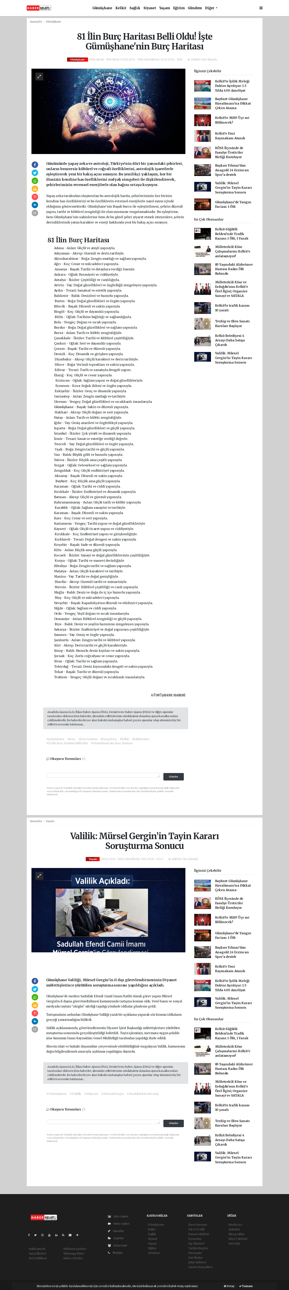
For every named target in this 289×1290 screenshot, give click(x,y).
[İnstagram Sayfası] (44, 1235)
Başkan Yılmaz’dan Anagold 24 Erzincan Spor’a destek (232, 170)
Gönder (173, 776)
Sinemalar (195, 1253)
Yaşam (164, 8)
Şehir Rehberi (197, 1262)
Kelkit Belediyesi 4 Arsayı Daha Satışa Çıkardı (230, 340)
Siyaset (150, 8)
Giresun (60, 402)
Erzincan (62, 380)
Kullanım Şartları (74, 1249)
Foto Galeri (120, 1216)
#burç (71, 739)
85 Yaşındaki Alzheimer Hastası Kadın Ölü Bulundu (234, 269)
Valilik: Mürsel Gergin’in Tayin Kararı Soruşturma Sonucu (233, 187)
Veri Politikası (38, 1258)
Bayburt (61, 481)
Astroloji (234, 1243)
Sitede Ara (235, 1224)
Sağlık (135, 8)
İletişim (117, 1252)
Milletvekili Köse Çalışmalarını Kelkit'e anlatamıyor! (232, 251)
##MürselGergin (112, 1094)
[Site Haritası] (72, 1235)
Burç (76, 240)
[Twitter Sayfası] (37, 1235)
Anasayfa (36, 21)
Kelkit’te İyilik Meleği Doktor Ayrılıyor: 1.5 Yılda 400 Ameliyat (232, 85)
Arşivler (118, 1238)
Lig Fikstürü (196, 1243)
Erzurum (62, 386)
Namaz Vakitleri (198, 1234)
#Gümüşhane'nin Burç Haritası (112, 743)
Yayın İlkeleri (37, 1253)
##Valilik (75, 1094)
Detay (230, 1286)
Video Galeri (121, 1223)
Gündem (195, 8)
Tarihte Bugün (198, 1248)
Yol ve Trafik (196, 1229)
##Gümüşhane (56, 1094)
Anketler (234, 1229)
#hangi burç (108, 739)
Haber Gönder (73, 1258)
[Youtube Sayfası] (51, 1235)
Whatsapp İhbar (73, 1253)
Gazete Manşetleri (200, 1267)
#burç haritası (87, 739)
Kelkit (120, 8)
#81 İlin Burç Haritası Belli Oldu (67, 743)
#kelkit (124, 739)
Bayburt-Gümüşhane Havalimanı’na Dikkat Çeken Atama (233, 103)
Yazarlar (118, 1231)
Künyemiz (120, 1245)
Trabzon (60, 677)
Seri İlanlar (195, 1257)
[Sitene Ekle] (79, 1235)
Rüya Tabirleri (237, 1239)
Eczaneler (195, 1239)
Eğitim (179, 8)
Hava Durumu (197, 1224)
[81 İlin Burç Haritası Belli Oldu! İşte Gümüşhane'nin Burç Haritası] (108, 111)
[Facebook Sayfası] (30, 1235)
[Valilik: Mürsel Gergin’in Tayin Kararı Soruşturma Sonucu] (108, 919)
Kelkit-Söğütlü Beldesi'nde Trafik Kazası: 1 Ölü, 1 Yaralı (232, 233)
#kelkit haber (141, 739)
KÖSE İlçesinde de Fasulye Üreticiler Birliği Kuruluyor (229, 152)
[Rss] (64, 1235)
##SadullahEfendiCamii (142, 1094)
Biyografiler (236, 1234)
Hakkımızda (37, 1249)
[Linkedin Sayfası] (58, 1235)
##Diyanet (91, 1094)
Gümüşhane (102, 8)
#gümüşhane (55, 739)
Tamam (247, 1286)
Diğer (210, 8)
